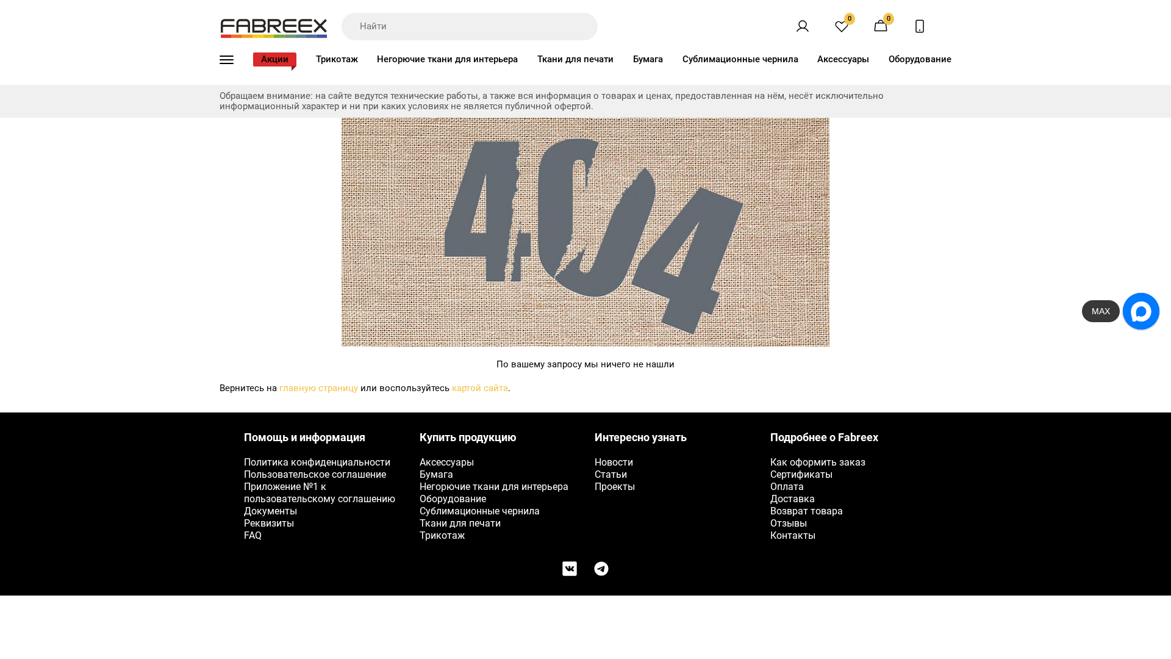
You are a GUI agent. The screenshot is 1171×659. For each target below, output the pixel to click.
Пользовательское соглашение (315, 474)
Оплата (787, 486)
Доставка (792, 499)
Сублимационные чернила (740, 59)
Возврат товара (806, 511)
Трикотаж (337, 59)
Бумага (648, 59)
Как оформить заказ (817, 462)
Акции (274, 59)
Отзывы (788, 523)
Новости (614, 462)
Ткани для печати (575, 59)
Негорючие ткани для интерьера (447, 59)
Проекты (615, 486)
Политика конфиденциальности (317, 462)
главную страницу (318, 388)
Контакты (792, 535)
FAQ (253, 535)
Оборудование (920, 59)
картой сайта (480, 388)
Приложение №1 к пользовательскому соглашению (319, 493)
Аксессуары (843, 59)
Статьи (611, 474)
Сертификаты (801, 474)
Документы (270, 511)
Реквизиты (269, 523)
